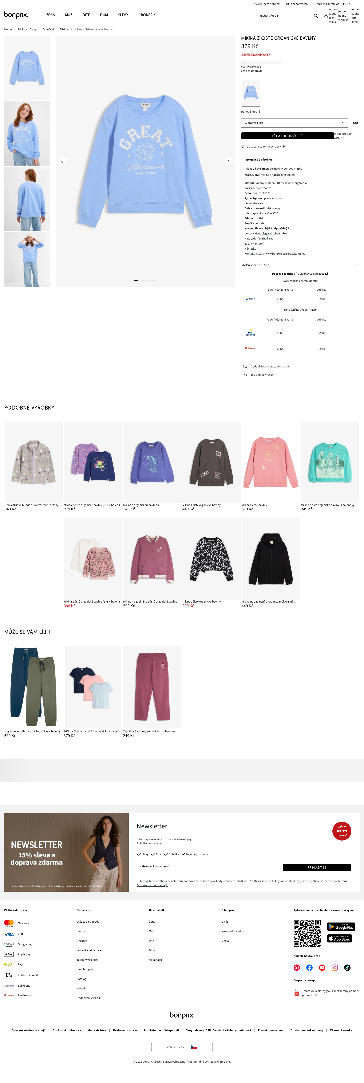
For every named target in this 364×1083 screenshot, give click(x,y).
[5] (154, 280)
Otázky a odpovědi (88, 922)
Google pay (25, 944)
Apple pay (24, 954)
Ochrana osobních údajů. (152, 885)
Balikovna (24, 986)
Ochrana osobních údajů (29, 1030)
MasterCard (25, 923)
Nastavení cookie (125, 1030)
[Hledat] (316, 16)
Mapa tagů (155, 960)
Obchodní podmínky (66, 1030)
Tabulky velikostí (87, 960)
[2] (141, 280)
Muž (151, 931)
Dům (152, 950)
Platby (81, 931)
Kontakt (82, 988)
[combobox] (284, 15)
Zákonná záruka (341, 1030)
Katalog (81, 979)
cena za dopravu (251, 71)
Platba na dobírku (29, 975)
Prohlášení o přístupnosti (161, 1030)
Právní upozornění (271, 1030)
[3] (145, 280)
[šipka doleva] (62, 161)
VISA (20, 934)
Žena (152, 922)
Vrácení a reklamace (89, 950)
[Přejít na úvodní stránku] (25, 15)
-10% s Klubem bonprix (265, 4)
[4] (150, 280)
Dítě (151, 941)
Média (225, 941)
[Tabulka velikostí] (355, 123)
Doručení (82, 941)
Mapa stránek (97, 1030)
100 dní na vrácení (297, 4)
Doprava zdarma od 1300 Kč (332, 4)
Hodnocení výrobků (89, 998)
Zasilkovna (25, 995)
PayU (21, 964)
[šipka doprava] (228, 161)
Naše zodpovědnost (233, 931)
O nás (224, 922)
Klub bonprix (85, 969)
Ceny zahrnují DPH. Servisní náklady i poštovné (218, 1030)
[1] (136, 280)
